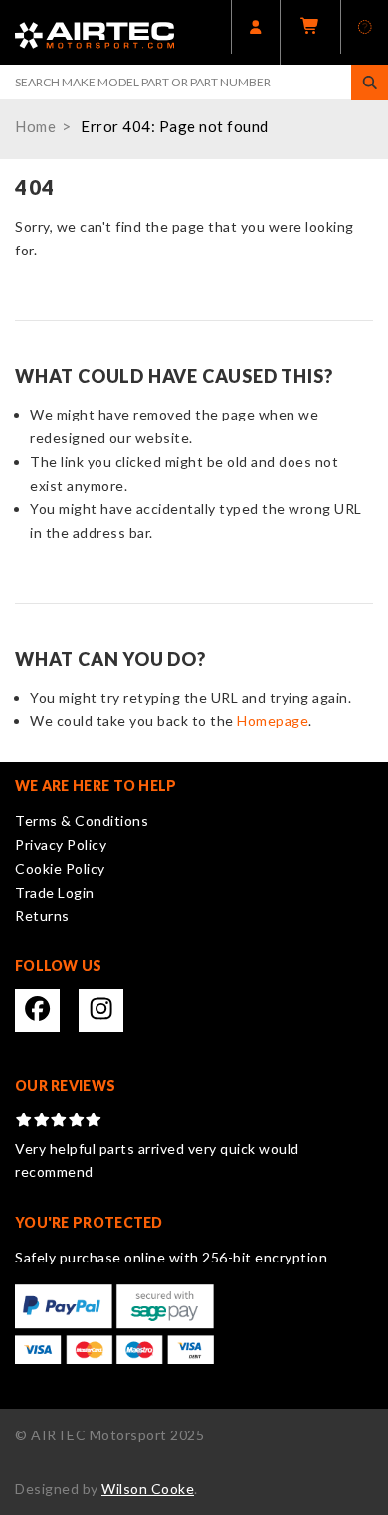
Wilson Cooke (147, 1488)
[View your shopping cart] (310, 32)
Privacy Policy (60, 844)
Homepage (272, 720)
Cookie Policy (60, 868)
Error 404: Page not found (175, 126)
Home (35, 126)
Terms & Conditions (81, 820)
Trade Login (55, 892)
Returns (42, 915)
